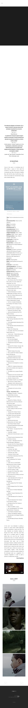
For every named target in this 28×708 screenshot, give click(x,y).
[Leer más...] (14, 132)
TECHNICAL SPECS (11, 211)
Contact (14, 702)
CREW (17, 211)
